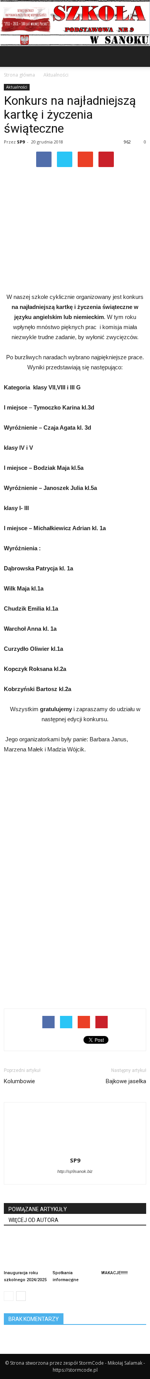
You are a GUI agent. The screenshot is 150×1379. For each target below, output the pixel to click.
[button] (139, 56)
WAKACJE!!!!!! (114, 1272)
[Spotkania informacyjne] (75, 1251)
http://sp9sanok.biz (75, 1171)
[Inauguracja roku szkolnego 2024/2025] (26, 1251)
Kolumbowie (19, 1081)
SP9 (21, 142)
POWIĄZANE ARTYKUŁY (37, 1209)
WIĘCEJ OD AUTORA (33, 1220)
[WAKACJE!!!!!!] (123, 1251)
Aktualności (16, 87)
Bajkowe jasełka (126, 1081)
